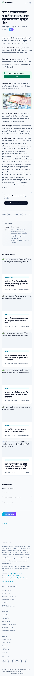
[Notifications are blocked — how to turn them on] (26, 3)
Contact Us (5, 618)
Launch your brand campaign (16, 203)
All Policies (5, 649)
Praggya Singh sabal (23, 289)
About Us (5, 615)
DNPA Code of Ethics (8, 606)
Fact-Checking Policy (9, 596)
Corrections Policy (8, 599)
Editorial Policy (6, 590)
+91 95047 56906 (13, 576)
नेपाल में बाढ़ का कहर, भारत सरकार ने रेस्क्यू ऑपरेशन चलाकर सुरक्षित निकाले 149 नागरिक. (16, 357)
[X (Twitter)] (4, 661)
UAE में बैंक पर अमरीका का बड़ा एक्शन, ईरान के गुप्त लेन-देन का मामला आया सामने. (16, 320)
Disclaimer (5, 646)
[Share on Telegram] (25, 214)
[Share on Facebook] (17, 214)
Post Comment (9, 514)
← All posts (5, 523)
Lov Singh (5, 26)
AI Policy (5, 603)
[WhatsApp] (25, 661)
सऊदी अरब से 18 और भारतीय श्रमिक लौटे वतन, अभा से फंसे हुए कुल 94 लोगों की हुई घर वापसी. (16, 283)
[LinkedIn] (21, 661)
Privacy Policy (6, 639)
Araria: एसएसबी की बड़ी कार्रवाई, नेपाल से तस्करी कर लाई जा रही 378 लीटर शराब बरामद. (17, 394)
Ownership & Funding (9, 624)
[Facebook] (12, 661)
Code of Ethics (6, 593)
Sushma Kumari (25, 326)
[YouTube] (17, 661)
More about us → (7, 581)
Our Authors (6, 621)
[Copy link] (29, 214)
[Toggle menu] (30, 3)
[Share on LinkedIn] (21, 214)
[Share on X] (13, 214)
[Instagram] (8, 661)
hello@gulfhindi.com (15, 574)
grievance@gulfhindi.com (19, 578)
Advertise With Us (7, 627)
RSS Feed (5, 652)
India (11, 29)
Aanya (27, 472)
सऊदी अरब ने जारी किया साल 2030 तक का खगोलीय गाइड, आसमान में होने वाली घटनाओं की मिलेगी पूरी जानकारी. (16, 466)
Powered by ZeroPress (17, 673)
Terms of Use (6, 643)
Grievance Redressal (8, 630)
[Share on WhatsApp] (8, 214)
